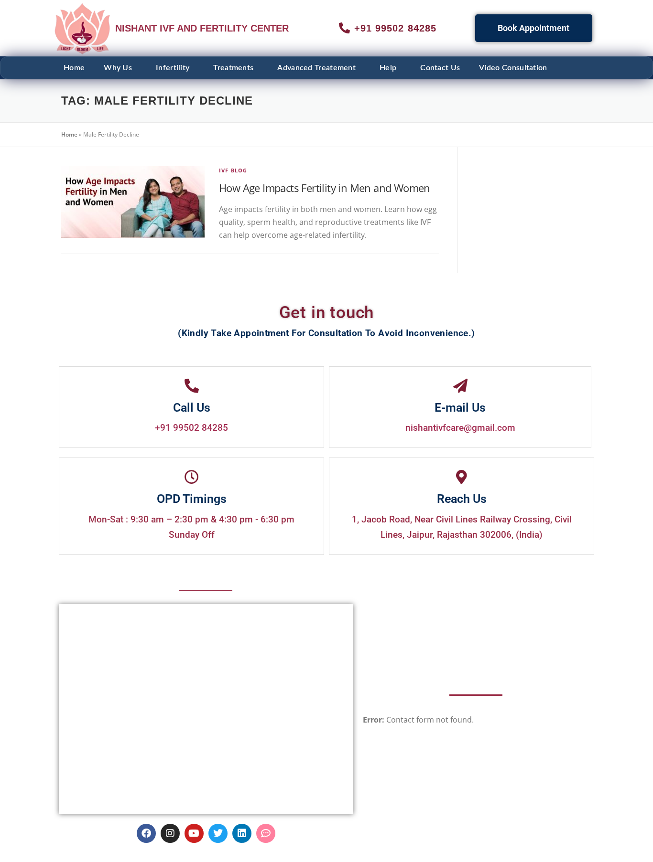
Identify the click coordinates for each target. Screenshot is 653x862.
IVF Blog (233, 170)
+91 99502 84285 (191, 560)
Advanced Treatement (316, 68)
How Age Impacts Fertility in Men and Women (324, 188)
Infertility (172, 68)
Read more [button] (230, 383)
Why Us (118, 68)
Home (74, 68)
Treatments (233, 68)
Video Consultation (513, 68)
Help (388, 68)
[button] (120, 68)
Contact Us (440, 68)
